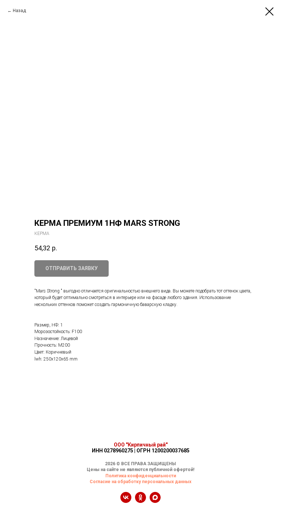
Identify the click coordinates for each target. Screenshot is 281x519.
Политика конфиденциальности (140, 475)
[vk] (125, 501)
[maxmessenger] (155, 501)
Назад (19, 10)
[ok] (140, 501)
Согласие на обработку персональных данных (140, 481)
